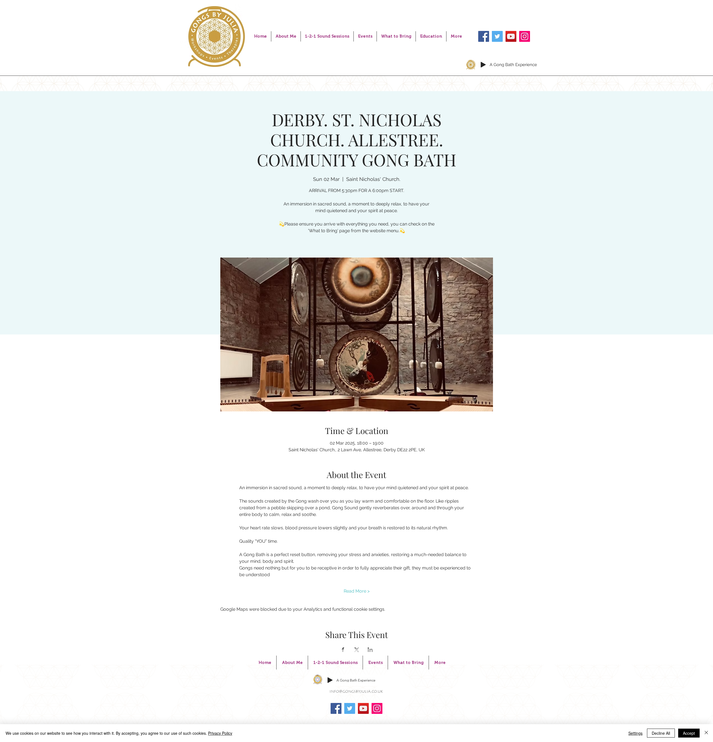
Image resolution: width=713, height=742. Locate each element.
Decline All (661, 733)
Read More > (357, 591)
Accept (689, 733)
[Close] (706, 733)
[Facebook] (483, 36)
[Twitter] (497, 36)
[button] (327, 36)
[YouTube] (511, 36)
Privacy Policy (220, 733)
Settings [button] (635, 733)
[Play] (483, 64)
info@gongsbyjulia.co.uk (356, 692)
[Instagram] (524, 36)
